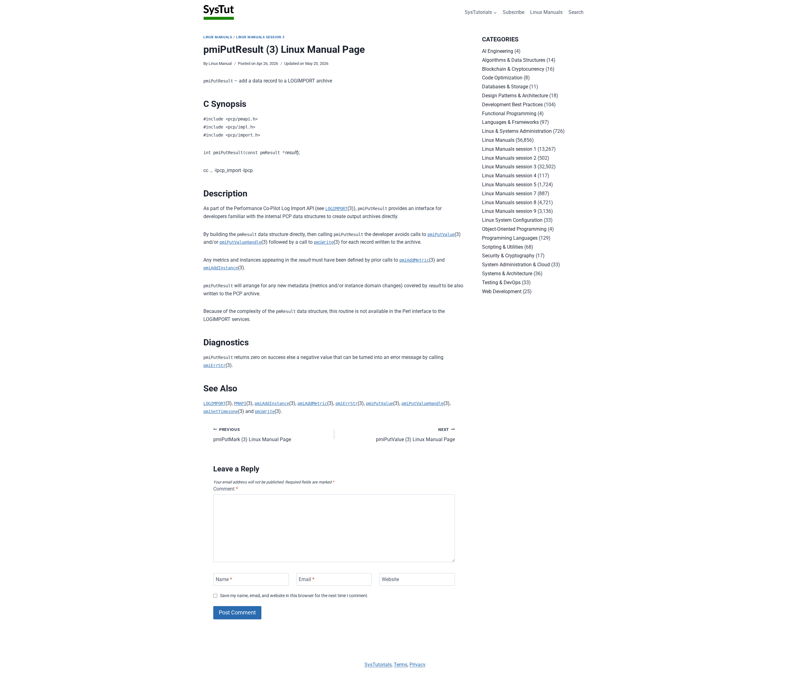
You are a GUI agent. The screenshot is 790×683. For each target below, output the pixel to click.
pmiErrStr (214, 365)
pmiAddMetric (414, 260)
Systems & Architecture (507, 273)
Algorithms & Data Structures (513, 60)
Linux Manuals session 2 (509, 158)
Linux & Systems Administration (517, 131)
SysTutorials (378, 665)
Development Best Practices (512, 105)
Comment (225, 489)
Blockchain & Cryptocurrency (513, 69)
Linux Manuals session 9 (509, 211)
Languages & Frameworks (510, 122)
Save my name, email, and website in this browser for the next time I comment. (294, 595)
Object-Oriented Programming (514, 229)
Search (576, 12)
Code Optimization (502, 78)
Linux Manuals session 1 (509, 149)
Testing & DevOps (501, 282)
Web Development (502, 291)
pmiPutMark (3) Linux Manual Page (252, 435)
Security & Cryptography (508, 256)
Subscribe (513, 12)
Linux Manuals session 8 (509, 202)
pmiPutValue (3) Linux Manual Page (415, 435)
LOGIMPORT (336, 208)
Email (306, 579)
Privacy (418, 665)
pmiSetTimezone (220, 411)
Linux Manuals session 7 (509, 193)
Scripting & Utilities (502, 247)
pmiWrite (324, 242)
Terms (400, 665)
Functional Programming (509, 113)
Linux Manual (220, 63)
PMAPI (240, 403)
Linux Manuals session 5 (509, 185)
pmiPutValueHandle (240, 242)
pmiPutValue (441, 234)
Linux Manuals (546, 12)
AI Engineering (497, 51)
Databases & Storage (505, 87)
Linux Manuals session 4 (509, 176)
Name (224, 579)
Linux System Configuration (512, 220)
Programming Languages (510, 238)
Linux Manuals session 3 (260, 37)
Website (390, 579)
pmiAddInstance (220, 267)
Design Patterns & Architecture (515, 96)
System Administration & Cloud (516, 265)
